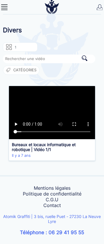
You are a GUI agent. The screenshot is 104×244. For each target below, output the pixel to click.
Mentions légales (52, 188)
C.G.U (52, 199)
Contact (52, 205)
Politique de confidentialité (52, 194)
